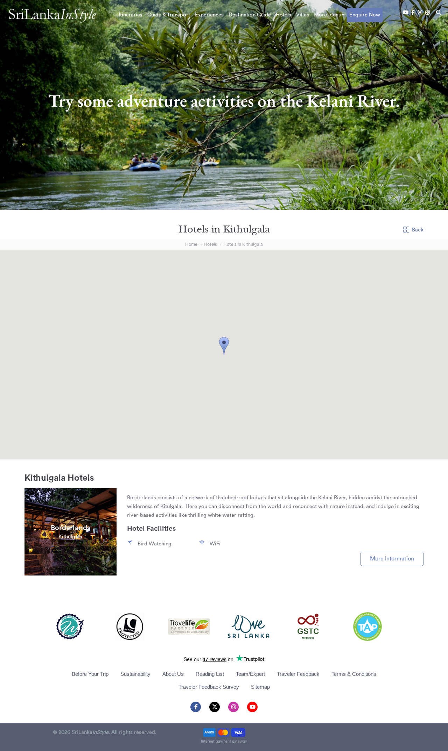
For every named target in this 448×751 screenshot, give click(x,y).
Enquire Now (364, 14)
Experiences (209, 14)
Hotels (283, 14)
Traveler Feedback (298, 674)
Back (418, 230)
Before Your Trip (90, 674)
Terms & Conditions (353, 674)
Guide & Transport (168, 14)
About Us (173, 674)
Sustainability (135, 674)
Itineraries (130, 14)
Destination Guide (250, 14)
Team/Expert (250, 674)
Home (191, 244)
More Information (392, 559)
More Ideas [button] (327, 14)
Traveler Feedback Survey (208, 687)
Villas (302, 14)
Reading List (210, 674)
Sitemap (260, 687)
